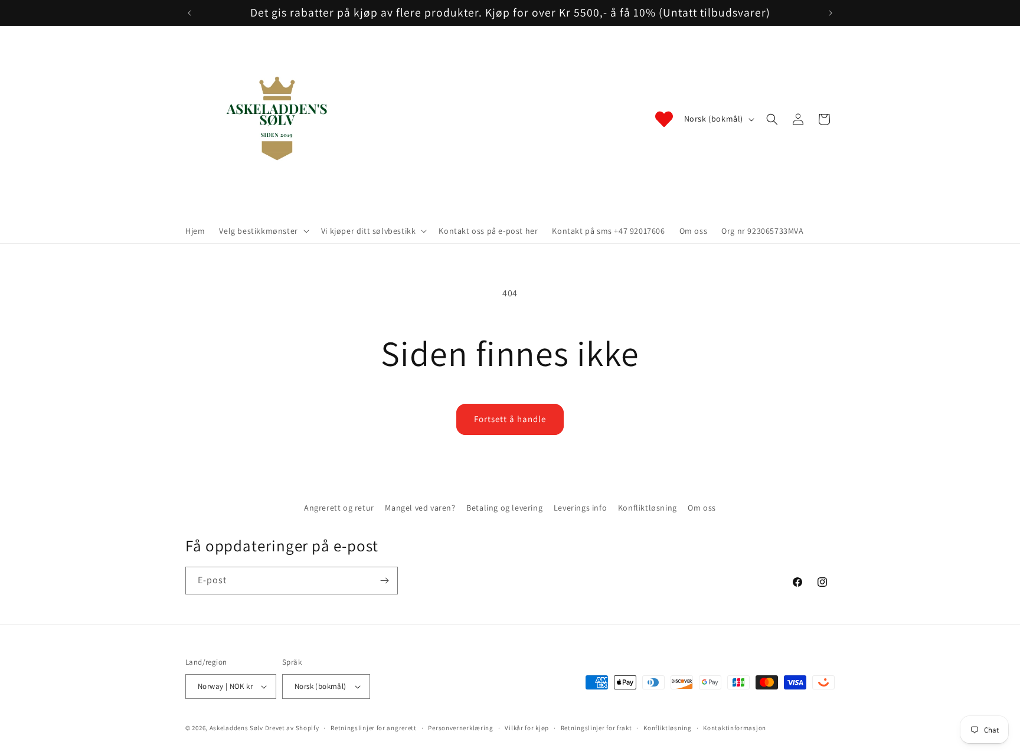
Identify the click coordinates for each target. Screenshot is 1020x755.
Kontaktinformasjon (734, 728)
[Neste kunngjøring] (831, 13)
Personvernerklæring (460, 728)
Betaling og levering (504, 507)
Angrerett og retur (339, 507)
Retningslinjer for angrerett (374, 728)
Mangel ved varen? (420, 507)
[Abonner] (384, 580)
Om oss (702, 507)
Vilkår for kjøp (527, 728)
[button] (262, 230)
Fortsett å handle (510, 418)
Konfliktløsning (647, 507)
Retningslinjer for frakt (596, 728)
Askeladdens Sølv (236, 728)
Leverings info (580, 507)
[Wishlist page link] (664, 119)
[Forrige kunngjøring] (189, 13)
